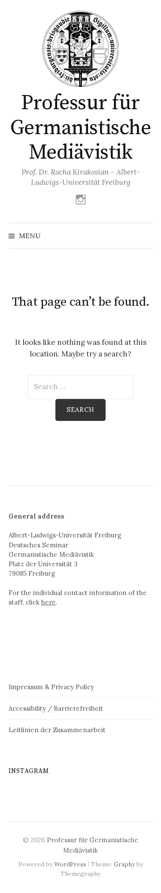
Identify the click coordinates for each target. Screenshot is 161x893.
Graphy (124, 864)
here (48, 602)
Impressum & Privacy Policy (51, 687)
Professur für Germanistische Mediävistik (80, 128)
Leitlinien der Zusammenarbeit (57, 730)
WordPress (70, 864)
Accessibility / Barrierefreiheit (56, 708)
